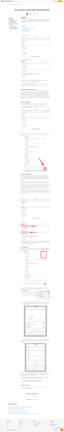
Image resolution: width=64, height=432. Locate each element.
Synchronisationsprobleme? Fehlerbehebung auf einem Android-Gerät (33, 381)
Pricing (20, 424)
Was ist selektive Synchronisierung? (28, 388)
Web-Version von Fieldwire (38, 103)
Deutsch (16, 1)
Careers (20, 426)
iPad (7, 424)
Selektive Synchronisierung (26, 30)
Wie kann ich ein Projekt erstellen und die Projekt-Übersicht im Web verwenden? (34, 387)
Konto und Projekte (15, 4)
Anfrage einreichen (35, 399)
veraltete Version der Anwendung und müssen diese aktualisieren (37, 85)
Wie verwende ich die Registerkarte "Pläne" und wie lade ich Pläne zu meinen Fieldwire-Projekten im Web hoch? (24, 413)
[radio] (30, 396)
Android (8, 426)
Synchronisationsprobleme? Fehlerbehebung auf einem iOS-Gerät (32, 380)
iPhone (8, 422)
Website (51, 422)
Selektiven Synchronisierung (37, 97)
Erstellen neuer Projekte (26, 29)
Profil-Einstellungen (25, 31)
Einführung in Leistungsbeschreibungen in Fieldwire (15, 408)
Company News (35, 424)
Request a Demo (21, 422)
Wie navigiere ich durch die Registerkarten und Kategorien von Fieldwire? (19, 412)
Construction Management (37, 422)
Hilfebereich (10, 4)
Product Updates (35, 426)
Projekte (20, 4)
